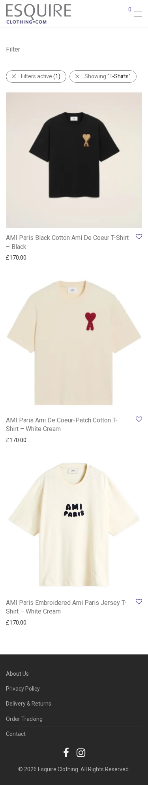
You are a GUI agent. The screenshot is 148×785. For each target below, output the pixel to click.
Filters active (40, 76)
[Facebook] (66, 752)
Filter (13, 49)
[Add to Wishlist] (138, 237)
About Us (17, 674)
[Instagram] (81, 752)
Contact (16, 734)
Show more (16, 257)
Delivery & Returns (28, 703)
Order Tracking (24, 719)
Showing (107, 76)
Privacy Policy (23, 688)
